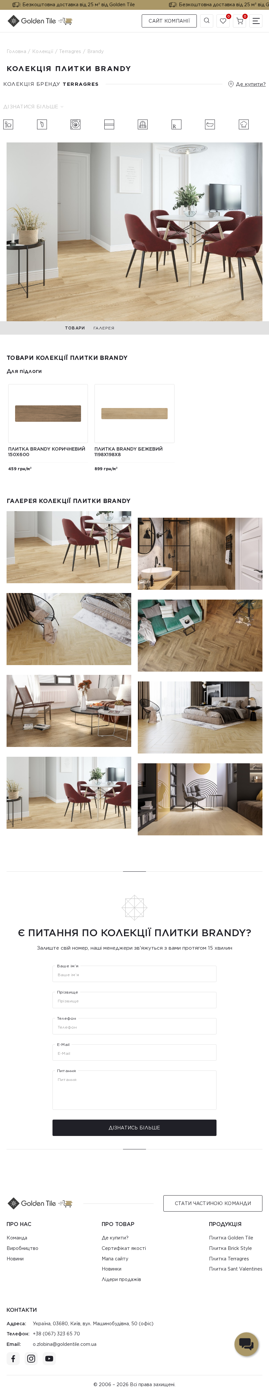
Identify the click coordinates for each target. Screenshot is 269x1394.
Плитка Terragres (229, 1258)
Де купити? (251, 84)
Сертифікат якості (124, 1248)
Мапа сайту (115, 1258)
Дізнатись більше (134, 1127)
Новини (15, 1258)
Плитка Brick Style (230, 1248)
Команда (17, 1237)
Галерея (103, 327)
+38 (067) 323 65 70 (56, 1333)
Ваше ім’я (67, 966)
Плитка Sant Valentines (235, 1269)
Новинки (111, 1269)
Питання (66, 1071)
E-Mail (63, 1044)
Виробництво (22, 1248)
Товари (75, 327)
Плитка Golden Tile (231, 1237)
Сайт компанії (169, 21)
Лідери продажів (121, 1279)
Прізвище (67, 992)
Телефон (66, 1018)
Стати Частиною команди (213, 1203)
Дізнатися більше (30, 107)
